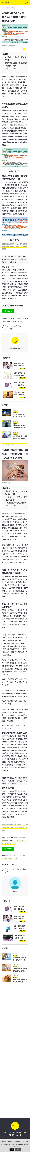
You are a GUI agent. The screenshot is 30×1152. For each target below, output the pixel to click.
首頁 (3, 8)
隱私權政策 (18, 1132)
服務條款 (12, 1132)
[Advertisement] (15, 1050)
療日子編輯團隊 (12, 45)
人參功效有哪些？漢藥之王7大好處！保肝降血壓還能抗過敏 (20, 982)
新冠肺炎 (21, 326)
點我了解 (22, 368)
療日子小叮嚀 (11, 69)
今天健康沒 (7, 8)
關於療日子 (5, 1132)
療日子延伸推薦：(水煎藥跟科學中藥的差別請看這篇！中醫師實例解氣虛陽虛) (15, 827)
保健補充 (13, 445)
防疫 (7, 326)
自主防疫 (8, 328)
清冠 (25, 869)
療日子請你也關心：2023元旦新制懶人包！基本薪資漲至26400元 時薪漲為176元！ (15, 246)
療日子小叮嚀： (11, 506)
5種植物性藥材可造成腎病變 (16, 503)
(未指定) (11, 482)
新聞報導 (13, 8)
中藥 (7, 869)
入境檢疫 (13, 326)
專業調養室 (7, 445)
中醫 (12, 869)
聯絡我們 (25, 1132)
